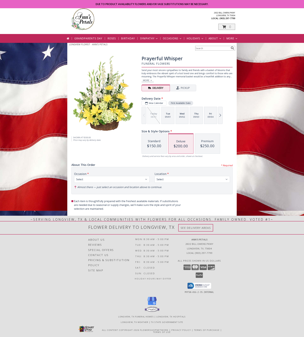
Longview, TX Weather (134, 322)
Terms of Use (162, 332)
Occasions (170, 38)
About (213, 38)
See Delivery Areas (196, 228)
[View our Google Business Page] (152, 305)
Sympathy (147, 38)
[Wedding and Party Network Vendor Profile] (152, 311)
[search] (232, 48)
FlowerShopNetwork (154, 330)
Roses (112, 38)
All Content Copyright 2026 (120, 330)
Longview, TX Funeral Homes (136, 316)
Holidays (193, 38)
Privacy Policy (181, 330)
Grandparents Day (88, 38)
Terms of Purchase (207, 330)
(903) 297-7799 (227, 18)
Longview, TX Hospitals (171, 316)
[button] (226, 27)
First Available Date (181, 103)
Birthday (128, 38)
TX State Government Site (167, 322)
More (230, 38)
